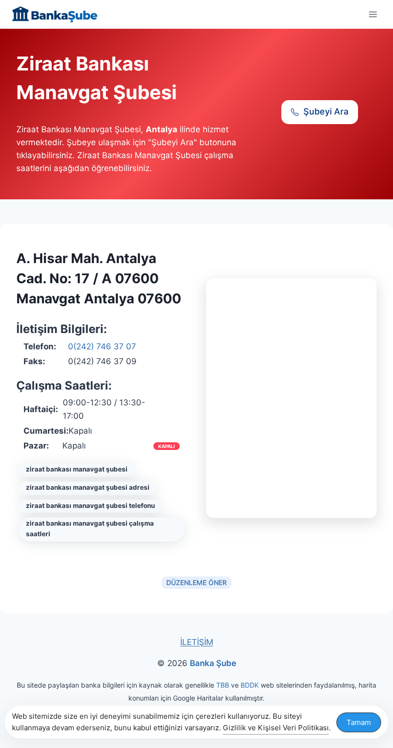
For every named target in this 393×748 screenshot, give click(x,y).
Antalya (161, 129)
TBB (222, 685)
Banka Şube (213, 663)
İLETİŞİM (196, 642)
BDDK (250, 685)
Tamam (359, 722)
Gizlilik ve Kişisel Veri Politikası (276, 727)
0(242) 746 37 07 (102, 346)
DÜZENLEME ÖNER (196, 582)
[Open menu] (372, 14)
